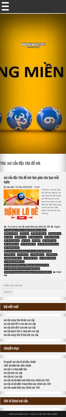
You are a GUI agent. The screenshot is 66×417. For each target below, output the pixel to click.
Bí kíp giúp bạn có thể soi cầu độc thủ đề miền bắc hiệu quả (25, 230)
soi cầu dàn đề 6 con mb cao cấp (20, 327)
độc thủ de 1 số (20, 237)
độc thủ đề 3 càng (49, 241)
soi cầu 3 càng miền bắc (15, 369)
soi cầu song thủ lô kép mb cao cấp (21, 334)
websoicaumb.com (33, 44)
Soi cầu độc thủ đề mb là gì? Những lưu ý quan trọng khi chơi (26, 265)
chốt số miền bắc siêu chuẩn (17, 365)
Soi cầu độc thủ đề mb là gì (14, 262)
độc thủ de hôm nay (52, 237)
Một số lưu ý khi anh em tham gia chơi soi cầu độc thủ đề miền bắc (28, 251)
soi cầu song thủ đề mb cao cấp (19, 320)
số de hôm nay (23, 255)
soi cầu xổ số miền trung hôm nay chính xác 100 (27, 383)
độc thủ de (8, 237)
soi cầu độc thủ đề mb (47, 258)
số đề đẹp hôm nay (37, 255)
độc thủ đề (36, 241)
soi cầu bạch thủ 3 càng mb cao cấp (21, 331)
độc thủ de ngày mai (12, 241)
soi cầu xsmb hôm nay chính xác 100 (34, 226)
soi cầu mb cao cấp (13, 372)
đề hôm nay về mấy (11, 234)
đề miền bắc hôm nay (39, 234)
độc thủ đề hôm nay (11, 244)
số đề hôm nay (52, 255)
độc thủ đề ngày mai (12, 248)
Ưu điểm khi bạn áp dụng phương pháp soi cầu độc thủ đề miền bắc (28, 272)
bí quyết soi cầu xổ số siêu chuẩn (20, 361)
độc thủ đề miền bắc (28, 244)
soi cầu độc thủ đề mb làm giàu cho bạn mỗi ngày (22, 269)
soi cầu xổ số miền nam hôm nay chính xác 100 (26, 380)
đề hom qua (24, 234)
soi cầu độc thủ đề (30, 258)
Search (7, 292)
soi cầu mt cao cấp (13, 376)
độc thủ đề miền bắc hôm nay (48, 244)
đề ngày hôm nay (55, 234)
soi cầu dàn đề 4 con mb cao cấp (20, 323)
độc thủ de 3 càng (35, 237)
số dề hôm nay (10, 255)
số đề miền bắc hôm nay (13, 258)
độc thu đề (25, 241)
